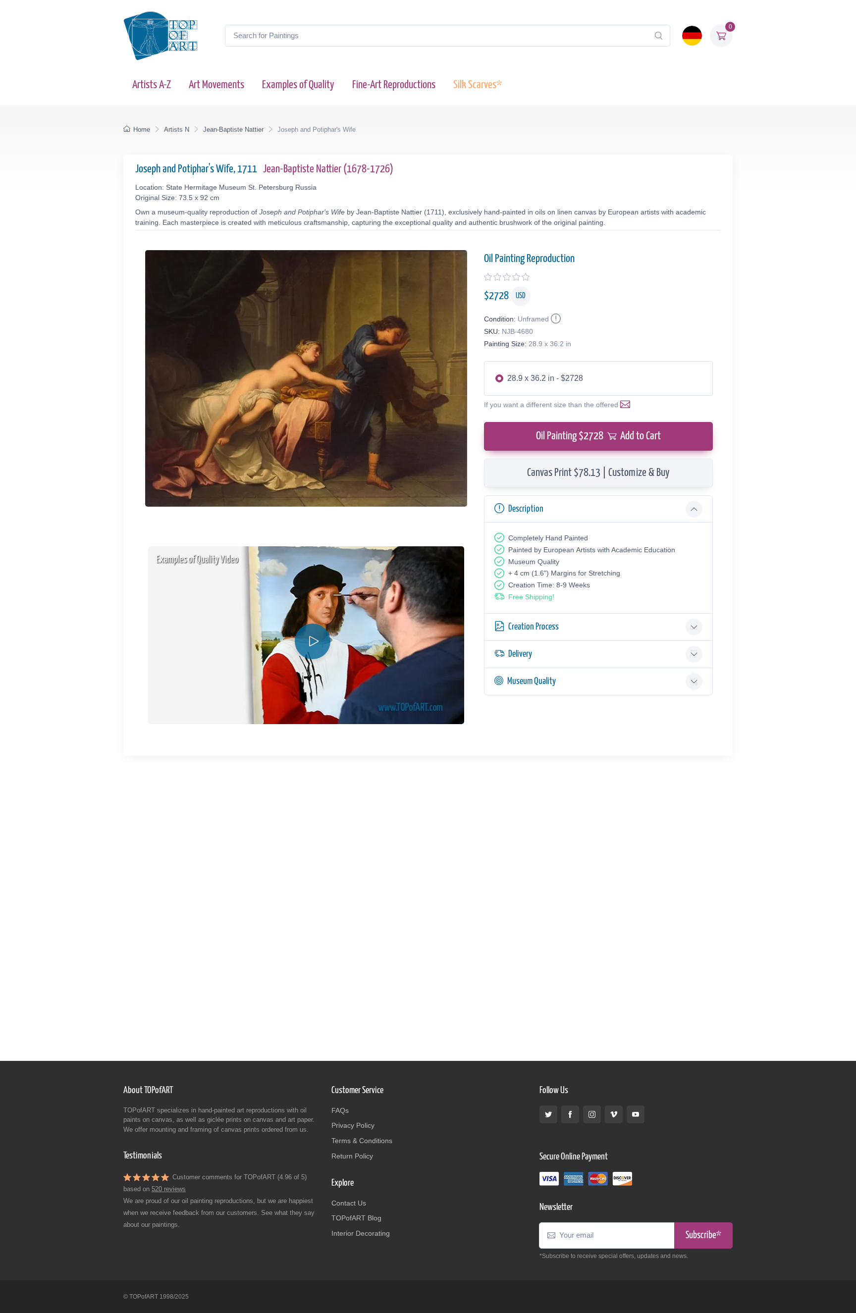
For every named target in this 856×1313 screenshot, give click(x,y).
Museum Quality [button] (531, 681)
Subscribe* (703, 1235)
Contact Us (348, 1203)
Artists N (176, 129)
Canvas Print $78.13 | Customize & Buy (598, 472)
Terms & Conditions (361, 1141)
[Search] (658, 36)
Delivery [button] (520, 654)
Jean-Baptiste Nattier (233, 129)
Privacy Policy (352, 1125)
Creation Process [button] (533, 626)
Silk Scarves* (477, 85)
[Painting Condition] (555, 319)
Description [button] (525, 509)
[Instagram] (592, 1114)
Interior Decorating (360, 1233)
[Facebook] (570, 1114)
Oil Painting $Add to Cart (598, 436)
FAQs (340, 1110)
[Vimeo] (614, 1114)
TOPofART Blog (356, 1218)
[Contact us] (627, 405)
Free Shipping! (531, 597)
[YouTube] (635, 1114)
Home (141, 129)
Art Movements (216, 85)
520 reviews (169, 1189)
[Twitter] (548, 1114)
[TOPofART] (160, 35)
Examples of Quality (298, 85)
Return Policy (352, 1156)
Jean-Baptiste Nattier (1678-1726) (328, 169)
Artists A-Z (151, 85)
